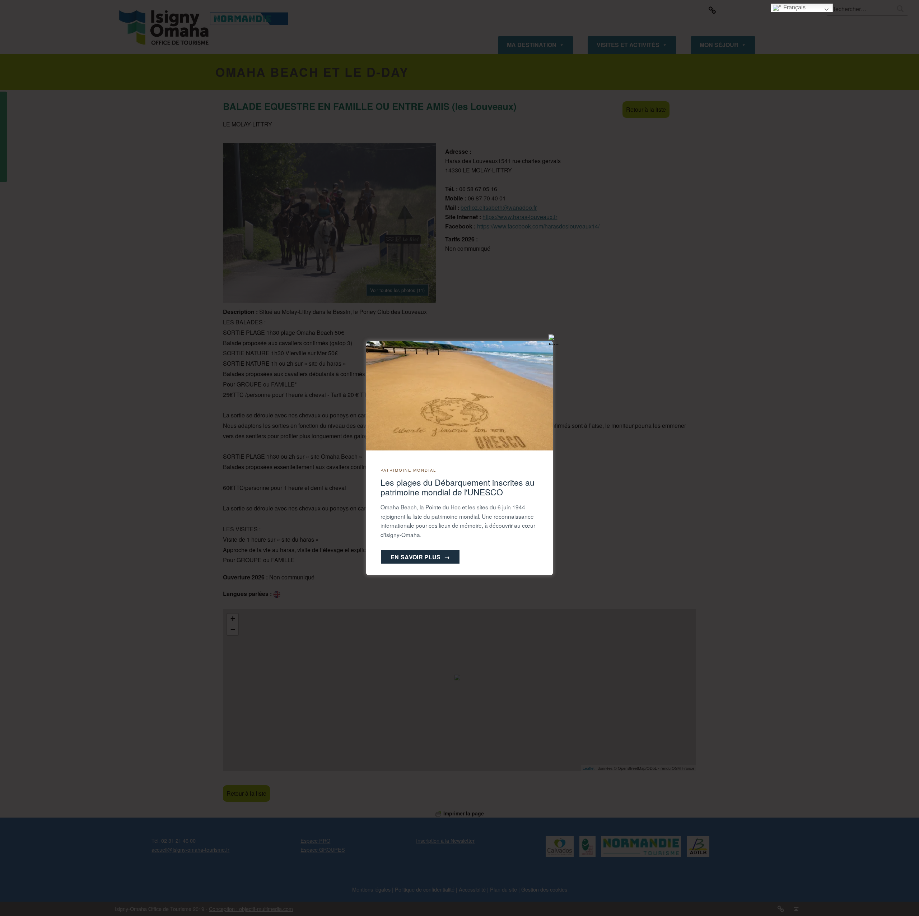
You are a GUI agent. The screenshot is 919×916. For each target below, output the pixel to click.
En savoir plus (420, 557)
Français (794, 7)
